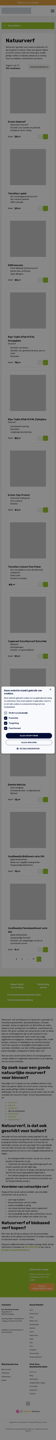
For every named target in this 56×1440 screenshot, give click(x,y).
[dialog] (28, 720)
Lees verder (20, 707)
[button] (28, 748)
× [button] (50, 690)
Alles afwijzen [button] (29, 742)
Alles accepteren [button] (29, 736)
